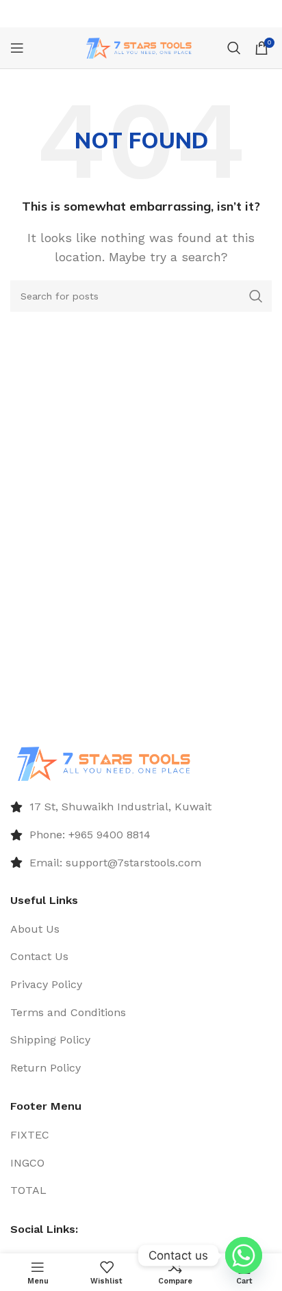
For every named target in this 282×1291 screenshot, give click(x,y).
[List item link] (141, 807)
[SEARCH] (256, 296)
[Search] (234, 48)
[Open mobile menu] (17, 48)
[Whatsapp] (243, 1255)
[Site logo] (141, 46)
